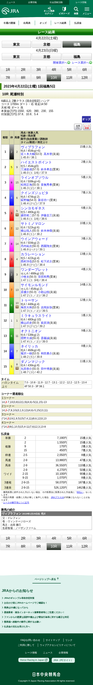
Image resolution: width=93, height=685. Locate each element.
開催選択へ (60, 62)
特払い (80, 492)
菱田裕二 (26, 215)
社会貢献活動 (56, 2)
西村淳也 (26, 261)
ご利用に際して (26, 645)
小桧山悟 (43, 292)
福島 (77, 44)
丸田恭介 (26, 368)
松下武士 (46, 261)
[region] (46, 23)
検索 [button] (76, 13)
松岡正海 (26, 184)
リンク (68, 640)
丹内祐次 (26, 246)
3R (38, 70)
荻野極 (25, 200)
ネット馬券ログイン (49, 12)
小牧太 (25, 276)
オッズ (86, 119)
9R (38, 78)
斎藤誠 (45, 338)
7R (8, 78)
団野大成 (26, 338)
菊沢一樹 (26, 353)
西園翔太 (46, 246)
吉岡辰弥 (46, 307)
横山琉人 (26, 230)
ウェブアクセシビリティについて (57, 645)
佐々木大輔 (28, 154)
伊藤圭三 (46, 215)
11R (69, 78)
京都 (46, 44)
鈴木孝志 (46, 169)
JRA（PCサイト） (63, 660)
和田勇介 (46, 353)
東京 (16, 44)
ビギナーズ (64, 13)
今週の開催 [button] (9, 23)
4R (54, 70)
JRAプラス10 (57, 497)
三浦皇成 (26, 169)
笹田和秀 (43, 276)
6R (84, 70)
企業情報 (32, 2)
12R (84, 78)
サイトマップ (53, 640)
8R (23, 78)
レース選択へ (80, 62)
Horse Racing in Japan (32, 660)
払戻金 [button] (78, 23)
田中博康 (46, 368)
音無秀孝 (46, 184)
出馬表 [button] (26, 23)
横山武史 (26, 322)
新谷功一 (43, 200)
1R (8, 70)
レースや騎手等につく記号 (16, 502)
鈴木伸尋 (46, 230)
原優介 (25, 292)
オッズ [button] (43, 23)
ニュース (10, 2)
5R (69, 70)
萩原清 (45, 322)
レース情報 (81, 2)
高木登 (48, 154)
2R (23, 70)
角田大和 (26, 307)
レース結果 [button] (60, 23)
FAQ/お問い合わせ (30, 640)
